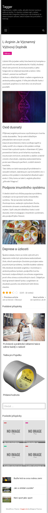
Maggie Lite (24, 509)
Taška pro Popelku (12, 355)
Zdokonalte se (31, 442)
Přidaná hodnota (11, 395)
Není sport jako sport (23, 498)
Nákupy (7, 53)
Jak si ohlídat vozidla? (24, 488)
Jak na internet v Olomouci (12, 300)
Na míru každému (11, 442)
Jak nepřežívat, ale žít (38, 300)
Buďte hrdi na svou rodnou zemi (28, 478)
